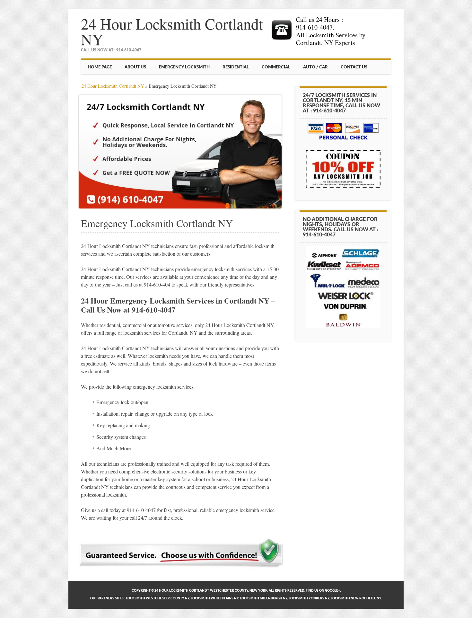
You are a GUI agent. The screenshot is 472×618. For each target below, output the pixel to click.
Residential (236, 67)
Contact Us (354, 67)
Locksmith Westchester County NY (157, 598)
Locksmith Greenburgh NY (263, 598)
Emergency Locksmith (184, 67)
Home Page (100, 67)
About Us (135, 67)
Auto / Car (315, 67)
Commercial (276, 67)
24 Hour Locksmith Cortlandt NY (172, 31)
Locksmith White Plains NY (215, 598)
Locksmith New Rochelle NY (356, 598)
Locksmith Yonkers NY (309, 598)
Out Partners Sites (107, 598)
